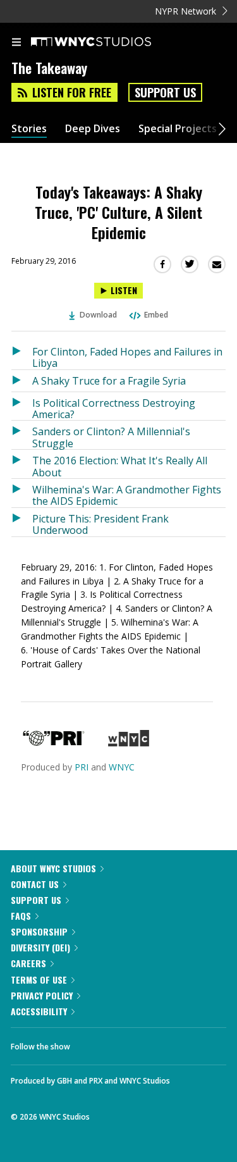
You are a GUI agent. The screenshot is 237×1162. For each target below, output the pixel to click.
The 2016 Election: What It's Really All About (119, 466)
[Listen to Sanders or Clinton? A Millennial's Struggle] (21, 435)
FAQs (21, 915)
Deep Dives (92, 129)
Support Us (165, 92)
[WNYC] (128, 743)
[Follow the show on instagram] (161, 1043)
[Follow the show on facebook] (92, 1043)
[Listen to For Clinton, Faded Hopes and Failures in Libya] (21, 355)
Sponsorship (39, 931)
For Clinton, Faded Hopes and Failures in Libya (127, 357)
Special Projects (177, 129)
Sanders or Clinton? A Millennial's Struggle (111, 436)
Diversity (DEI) (40, 947)
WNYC (122, 767)
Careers (28, 963)
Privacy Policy (42, 995)
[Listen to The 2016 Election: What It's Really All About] (21, 464)
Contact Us (35, 884)
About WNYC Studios (53, 868)
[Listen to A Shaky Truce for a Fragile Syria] (21, 381)
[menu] (16, 43)
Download (98, 314)
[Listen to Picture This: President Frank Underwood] (21, 522)
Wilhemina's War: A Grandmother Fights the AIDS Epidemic (126, 495)
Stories (29, 129)
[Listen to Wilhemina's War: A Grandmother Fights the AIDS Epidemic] (21, 493)
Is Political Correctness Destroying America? (113, 408)
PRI (81, 767)
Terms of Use (39, 979)
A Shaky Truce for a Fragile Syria (109, 381)
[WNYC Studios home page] (107, 42)
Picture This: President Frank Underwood (100, 524)
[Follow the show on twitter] (127, 1043)
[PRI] (54, 743)
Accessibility (39, 1011)
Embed (156, 314)
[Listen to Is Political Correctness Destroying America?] (21, 406)
